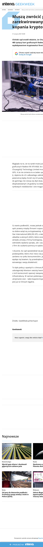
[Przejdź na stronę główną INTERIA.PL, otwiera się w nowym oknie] (8, 4)
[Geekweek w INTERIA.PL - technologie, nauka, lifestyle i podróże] (25, 4)
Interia (4, 9)
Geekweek (10, 9)
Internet (17, 9)
